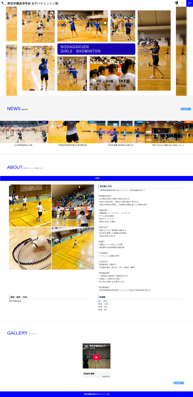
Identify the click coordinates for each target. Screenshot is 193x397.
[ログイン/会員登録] (176, 2)
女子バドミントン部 (44, 3)
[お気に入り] (182, 2)
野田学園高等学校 (19, 3)
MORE (186, 109)
